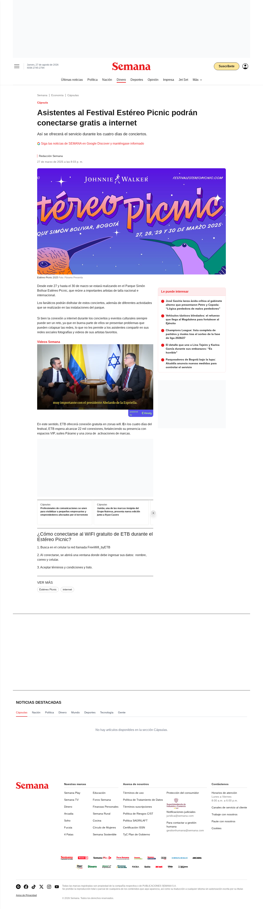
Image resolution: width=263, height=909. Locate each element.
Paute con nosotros (223, 821)
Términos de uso (133, 792)
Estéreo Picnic (48, 589)
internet (67, 589)
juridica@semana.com (180, 815)
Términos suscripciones (137, 806)
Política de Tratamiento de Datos (143, 799)
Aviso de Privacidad (30, 895)
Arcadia (68, 813)
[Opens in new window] (26, 886)
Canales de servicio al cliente (229, 807)
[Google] (18, 886)
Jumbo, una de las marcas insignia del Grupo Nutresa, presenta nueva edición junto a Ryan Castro (118, 511)
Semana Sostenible (104, 834)
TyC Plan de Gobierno (136, 834)
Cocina (97, 820)
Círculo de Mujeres (104, 827)
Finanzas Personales (105, 806)
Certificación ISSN (134, 827)
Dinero (68, 806)
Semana (42, 95)
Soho (67, 820)
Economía (57, 95)
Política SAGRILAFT (135, 820)
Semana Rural (101, 813)
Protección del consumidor (183, 792)
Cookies (216, 828)
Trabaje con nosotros (224, 814)
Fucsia (68, 827)
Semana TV (71, 799)
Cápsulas (73, 95)
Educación (99, 792)
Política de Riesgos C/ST (138, 813)
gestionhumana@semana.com (185, 830)
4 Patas (68, 834)
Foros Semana (102, 799)
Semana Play (72, 792)
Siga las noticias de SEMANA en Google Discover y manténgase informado (92, 143)
